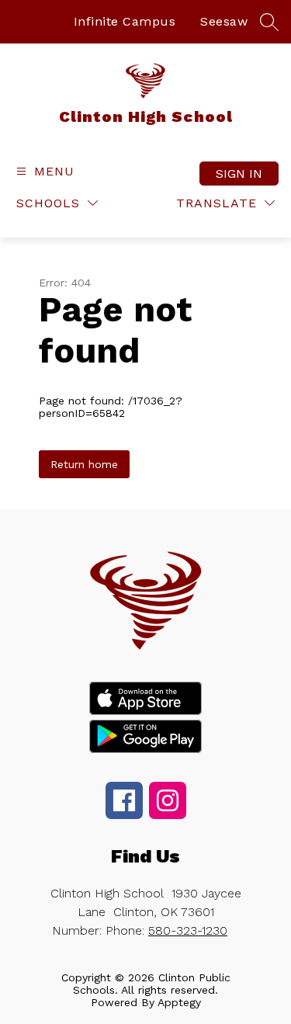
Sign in (239, 173)
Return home (84, 464)
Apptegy (179, 1002)
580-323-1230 (187, 930)
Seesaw (224, 21)
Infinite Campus (125, 21)
